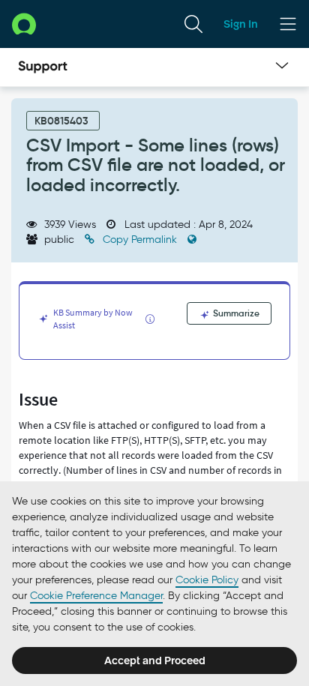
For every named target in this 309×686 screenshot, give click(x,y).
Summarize (235, 313)
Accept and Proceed (155, 660)
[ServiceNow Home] (24, 23)
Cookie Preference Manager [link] (96, 595)
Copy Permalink (140, 239)
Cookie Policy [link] (207, 580)
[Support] (43, 67)
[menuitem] (193, 24)
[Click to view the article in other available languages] (192, 239)
